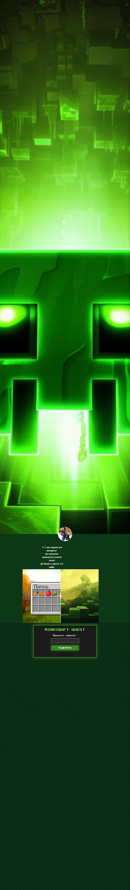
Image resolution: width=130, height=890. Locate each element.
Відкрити (65, 648)
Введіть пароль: (65, 635)
